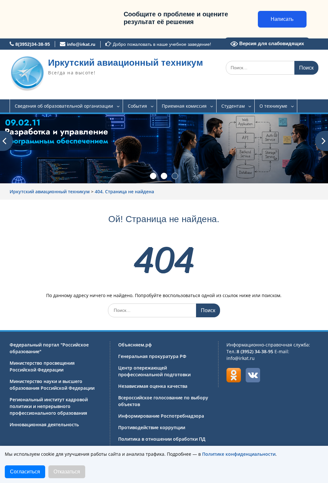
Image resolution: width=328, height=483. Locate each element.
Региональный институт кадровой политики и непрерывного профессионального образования (49, 406)
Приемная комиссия (184, 106)
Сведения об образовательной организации (64, 106)
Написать (282, 19)
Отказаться (66, 471)
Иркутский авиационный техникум (125, 63)
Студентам (233, 106)
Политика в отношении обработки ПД (161, 439)
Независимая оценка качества (152, 386)
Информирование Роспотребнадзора (161, 416)
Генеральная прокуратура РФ (152, 356)
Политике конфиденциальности (238, 454)
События (137, 106)
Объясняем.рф (135, 345)
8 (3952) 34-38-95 (255, 351)
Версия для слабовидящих (271, 43)
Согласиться (25, 471)
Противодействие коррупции (151, 427)
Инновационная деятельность (44, 424)
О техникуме (273, 106)
